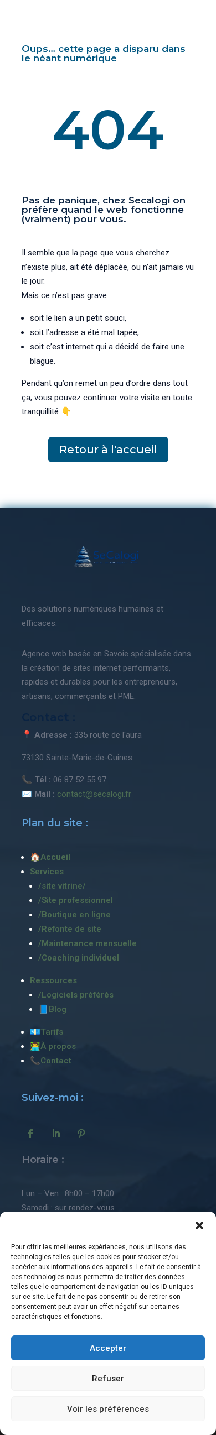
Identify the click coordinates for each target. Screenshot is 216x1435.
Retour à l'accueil (108, 449)
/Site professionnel (75, 900)
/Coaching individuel (78, 958)
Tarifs (51, 1032)
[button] (199, 1225)
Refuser (108, 1379)
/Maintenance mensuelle (87, 943)
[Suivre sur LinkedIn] (56, 1133)
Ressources (53, 980)
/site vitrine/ (62, 886)
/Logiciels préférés (76, 995)
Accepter (108, 1348)
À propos (58, 1046)
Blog (57, 1009)
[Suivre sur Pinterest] (81, 1133)
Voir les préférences (108, 1409)
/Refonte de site (69, 929)
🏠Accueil (50, 857)
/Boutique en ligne (74, 915)
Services (47, 871)
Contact (55, 1061)
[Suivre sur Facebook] (30, 1133)
